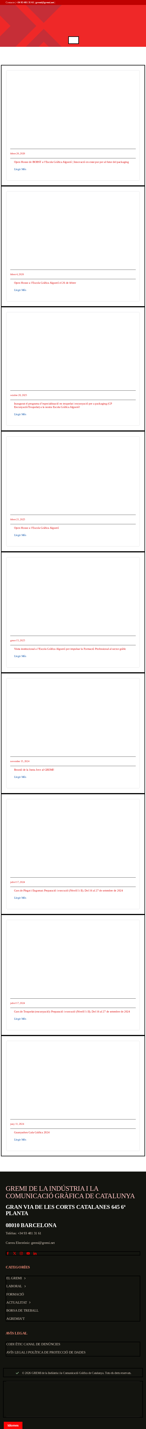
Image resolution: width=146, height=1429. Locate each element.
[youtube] (28, 1253)
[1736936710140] (73, 563)
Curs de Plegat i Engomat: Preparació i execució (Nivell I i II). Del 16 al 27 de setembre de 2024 (68, 890)
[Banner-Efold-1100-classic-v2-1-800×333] (73, 804)
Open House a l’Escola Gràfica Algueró (36, 527)
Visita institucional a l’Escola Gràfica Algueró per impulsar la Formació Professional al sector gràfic (70, 648)
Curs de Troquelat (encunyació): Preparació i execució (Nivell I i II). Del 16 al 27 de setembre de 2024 (72, 1011)
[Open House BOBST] (73, 197)
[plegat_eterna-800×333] (73, 925)
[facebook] (7, 1253)
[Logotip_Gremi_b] (73, 6)
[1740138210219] (73, 442)
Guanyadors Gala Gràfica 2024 (32, 1132)
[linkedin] (34, 1253)
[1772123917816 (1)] (73, 76)
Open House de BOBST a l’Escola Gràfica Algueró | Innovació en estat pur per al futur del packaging (71, 161)
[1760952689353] (73, 317)
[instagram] (21, 1253)
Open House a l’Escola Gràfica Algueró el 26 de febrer (45, 282)
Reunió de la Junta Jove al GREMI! (34, 769)
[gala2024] (73, 1046)
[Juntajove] (73, 684)
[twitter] (14, 1253)
